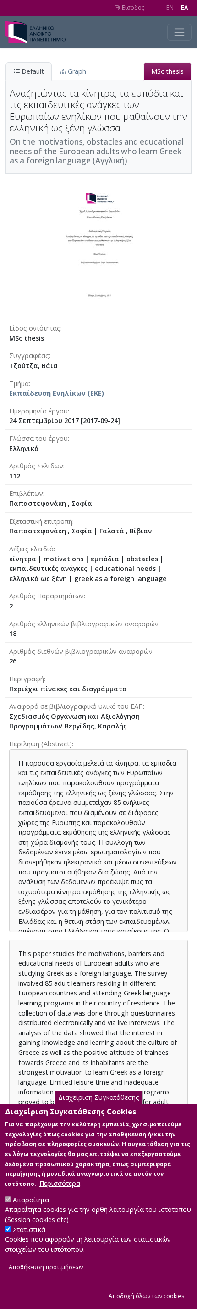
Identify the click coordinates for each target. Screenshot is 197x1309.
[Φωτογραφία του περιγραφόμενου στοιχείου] (98, 246)
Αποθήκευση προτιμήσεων (46, 1267)
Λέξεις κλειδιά (31, 548)
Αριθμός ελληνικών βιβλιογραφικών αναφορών (84, 623)
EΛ (184, 7)
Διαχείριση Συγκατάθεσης (98, 1097)
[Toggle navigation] (179, 32)
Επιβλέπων (26, 493)
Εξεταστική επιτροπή (40, 521)
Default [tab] (32, 71)
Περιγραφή (26, 678)
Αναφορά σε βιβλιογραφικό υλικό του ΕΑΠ (76, 706)
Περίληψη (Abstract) (40, 743)
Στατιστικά (29, 1229)
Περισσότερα (59, 1183)
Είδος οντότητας (34, 328)
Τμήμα (19, 383)
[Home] (39, 32)
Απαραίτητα (31, 1199)
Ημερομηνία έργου (38, 411)
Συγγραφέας (29, 355)
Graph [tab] (76, 71)
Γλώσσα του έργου (38, 438)
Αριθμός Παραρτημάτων (46, 596)
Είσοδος (132, 7)
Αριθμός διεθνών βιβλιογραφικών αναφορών (81, 651)
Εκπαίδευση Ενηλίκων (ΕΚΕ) (56, 393)
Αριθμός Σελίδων (36, 466)
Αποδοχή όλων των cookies (147, 1296)
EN (170, 7)
